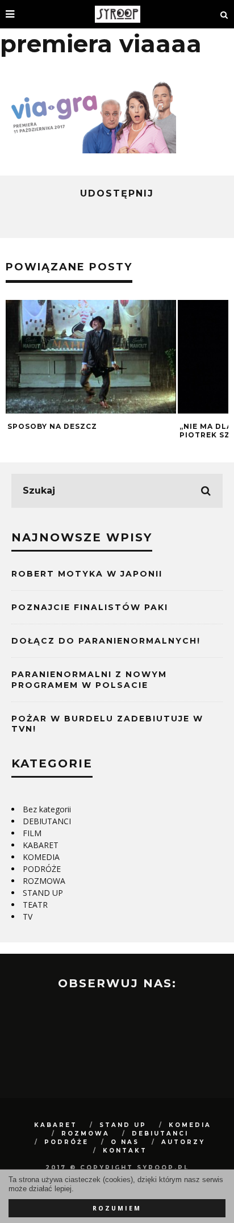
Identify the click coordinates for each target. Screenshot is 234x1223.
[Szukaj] (224, 14)
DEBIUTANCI (47, 821)
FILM (32, 833)
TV (27, 916)
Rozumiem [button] (117, 1208)
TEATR (35, 904)
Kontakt (125, 1150)
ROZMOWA (44, 880)
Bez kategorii (47, 809)
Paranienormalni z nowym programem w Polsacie (89, 679)
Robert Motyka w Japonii (86, 574)
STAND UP (43, 892)
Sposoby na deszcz (52, 426)
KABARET (40, 845)
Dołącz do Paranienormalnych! (105, 641)
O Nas (125, 1142)
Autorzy (183, 1142)
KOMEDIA (41, 856)
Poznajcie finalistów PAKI (89, 607)
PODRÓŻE (42, 868)
